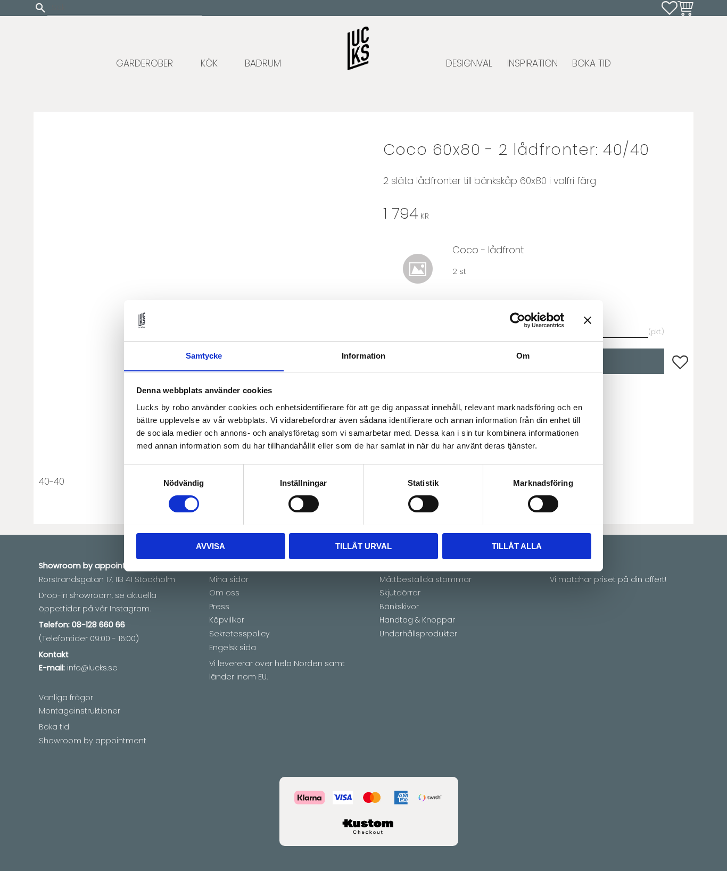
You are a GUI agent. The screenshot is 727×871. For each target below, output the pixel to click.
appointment (120, 565)
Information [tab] (363, 355)
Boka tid (54, 726)
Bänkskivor (399, 606)
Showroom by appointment (92, 740)
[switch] (303, 503)
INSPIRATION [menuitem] (532, 63)
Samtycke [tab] (204, 355)
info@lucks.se (92, 667)
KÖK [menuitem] (209, 63)
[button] (670, 8)
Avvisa (210, 545)
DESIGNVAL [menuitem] (469, 63)
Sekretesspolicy (239, 633)
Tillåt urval (363, 545)
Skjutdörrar (399, 592)
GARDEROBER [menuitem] (144, 63)
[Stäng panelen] (587, 320)
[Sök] (40, 8)
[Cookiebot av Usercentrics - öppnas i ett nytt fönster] (517, 320)
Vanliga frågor (66, 697)
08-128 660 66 (98, 624)
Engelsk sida (232, 647)
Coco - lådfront (488, 250)
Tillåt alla (517, 545)
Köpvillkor (226, 620)
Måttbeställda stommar (425, 579)
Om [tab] (523, 355)
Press (219, 606)
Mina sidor (229, 579)
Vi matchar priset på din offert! (608, 579)
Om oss (224, 592)
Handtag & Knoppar (417, 620)
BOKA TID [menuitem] (591, 63)
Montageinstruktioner (79, 711)
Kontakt (54, 654)
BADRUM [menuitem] (263, 63)
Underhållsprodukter (418, 633)
